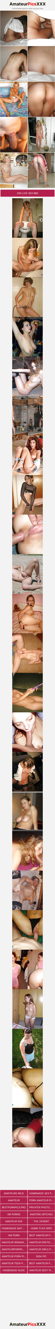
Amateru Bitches (41, 1214)
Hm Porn (14, 1235)
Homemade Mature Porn (14, 1228)
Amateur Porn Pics (14, 1256)
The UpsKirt (41, 1221)
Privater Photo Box (42, 1207)
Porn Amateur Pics (42, 1200)
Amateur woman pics (14, 1242)
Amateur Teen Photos (14, 1263)
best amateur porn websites (42, 1263)
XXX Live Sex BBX (27, 193)
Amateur (14, 1200)
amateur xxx (13, 1221)
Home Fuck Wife (41, 1228)
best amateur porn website (42, 1235)
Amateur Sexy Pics (41, 1270)
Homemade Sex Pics (42, 1193)
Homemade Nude (14, 1270)
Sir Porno (13, 1214)
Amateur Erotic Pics (42, 1242)
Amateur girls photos (42, 1249)
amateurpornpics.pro (14, 1249)
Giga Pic (41, 1256)
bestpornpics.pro (14, 1207)
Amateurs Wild (14, 1193)
